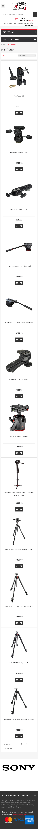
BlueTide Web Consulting (20, 814)
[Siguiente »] (8, 748)
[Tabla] (3, 55)
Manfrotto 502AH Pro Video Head (19, 266)
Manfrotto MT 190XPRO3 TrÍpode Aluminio (19, 720)
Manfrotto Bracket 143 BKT (19, 209)
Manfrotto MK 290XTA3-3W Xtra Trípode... (19, 549)
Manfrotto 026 (19, 96)
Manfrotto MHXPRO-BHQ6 (19, 436)
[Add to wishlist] (21, 113)
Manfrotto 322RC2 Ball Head (19, 379)
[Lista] (6, 55)
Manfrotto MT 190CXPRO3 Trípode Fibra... (19, 606)
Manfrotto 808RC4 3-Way (19, 153)
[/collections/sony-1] (19, 768)
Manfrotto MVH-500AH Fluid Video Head (19, 323)
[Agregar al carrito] (17, 113)
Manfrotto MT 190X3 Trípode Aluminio (19, 663)
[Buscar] (35, 14)
